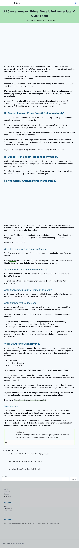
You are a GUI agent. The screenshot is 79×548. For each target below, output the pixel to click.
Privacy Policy (7, 496)
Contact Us (7, 491)
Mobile (5, 506)
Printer (5, 513)
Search (4, 476)
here (57, 437)
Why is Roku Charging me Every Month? (30, 400)
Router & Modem (8, 510)
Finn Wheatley (30, 20)
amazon (12, 260)
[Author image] (24, 20)
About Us (6, 489)
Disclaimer (6, 494)
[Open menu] (75, 3)
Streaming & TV (8, 508)
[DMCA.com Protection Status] (39, 531)
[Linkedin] (6, 443)
